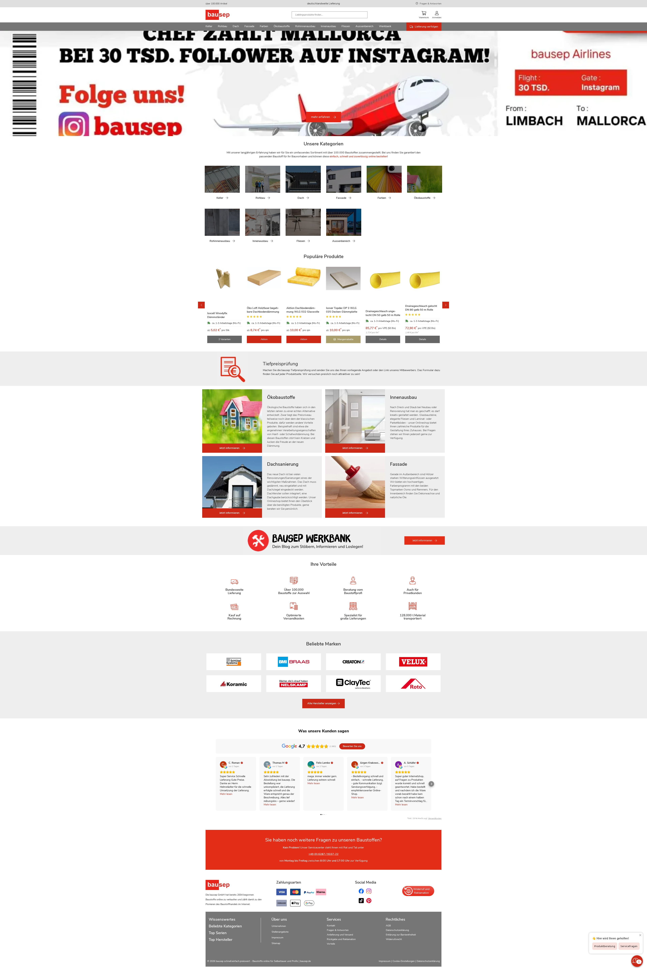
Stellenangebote (280, 931)
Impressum (277, 937)
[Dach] (288, 184)
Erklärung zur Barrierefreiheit (401, 934)
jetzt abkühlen (230, 109)
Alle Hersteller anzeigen (322, 703)
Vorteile (331, 943)
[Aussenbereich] (328, 227)
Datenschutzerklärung (397, 930)
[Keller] (207, 184)
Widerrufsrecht (394, 939)
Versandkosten (434, 818)
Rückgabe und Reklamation (341, 939)
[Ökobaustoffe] (409, 184)
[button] (197, 77)
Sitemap (276, 943)
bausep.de (305, 961)
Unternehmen (279, 926)
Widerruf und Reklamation (421, 891)
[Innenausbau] (247, 227)
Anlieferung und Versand (340, 934)
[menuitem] (209, 26)
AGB (388, 925)
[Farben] (369, 184)
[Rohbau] (247, 184)
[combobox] (329, 14)
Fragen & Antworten (430, 3)
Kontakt (331, 925)
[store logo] (223, 15)
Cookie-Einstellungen (404, 961)
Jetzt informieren (422, 540)
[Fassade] (328, 184)
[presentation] (3, 83)
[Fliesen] (288, 227)
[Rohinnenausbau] (207, 227)
